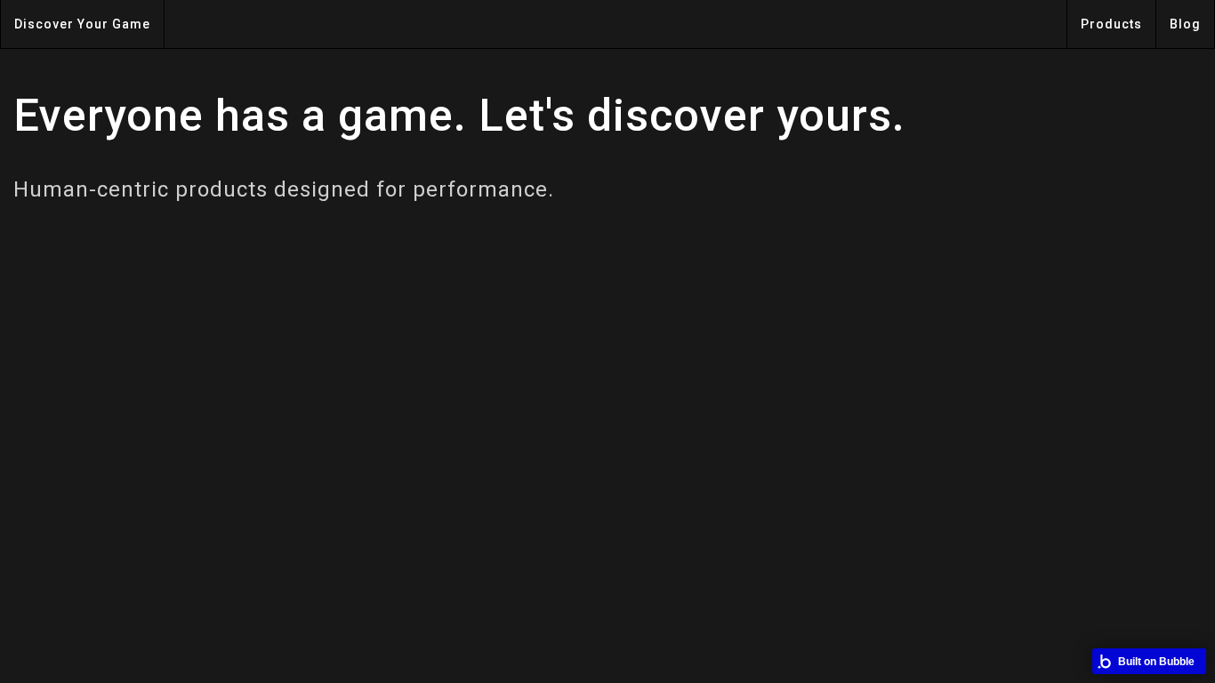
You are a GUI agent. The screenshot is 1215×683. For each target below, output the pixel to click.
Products (1111, 24)
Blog (1185, 24)
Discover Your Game (82, 24)
